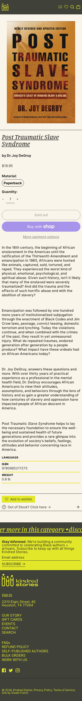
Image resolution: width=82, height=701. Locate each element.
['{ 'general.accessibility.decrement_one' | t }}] (3, 199)
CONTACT (10, 628)
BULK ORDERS (14, 655)
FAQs (6, 642)
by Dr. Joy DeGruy (16, 155)
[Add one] (17, 199)
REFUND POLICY (15, 647)
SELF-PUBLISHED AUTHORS (25, 651)
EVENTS (8, 624)
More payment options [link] (41, 236)
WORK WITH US (14, 660)
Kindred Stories (22, 690)
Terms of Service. (65, 690)
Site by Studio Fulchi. (15, 692)
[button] (72, 7)
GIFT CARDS (12, 619)
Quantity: (9, 191)
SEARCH (9, 632)
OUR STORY (12, 615)
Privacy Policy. (44, 690)
